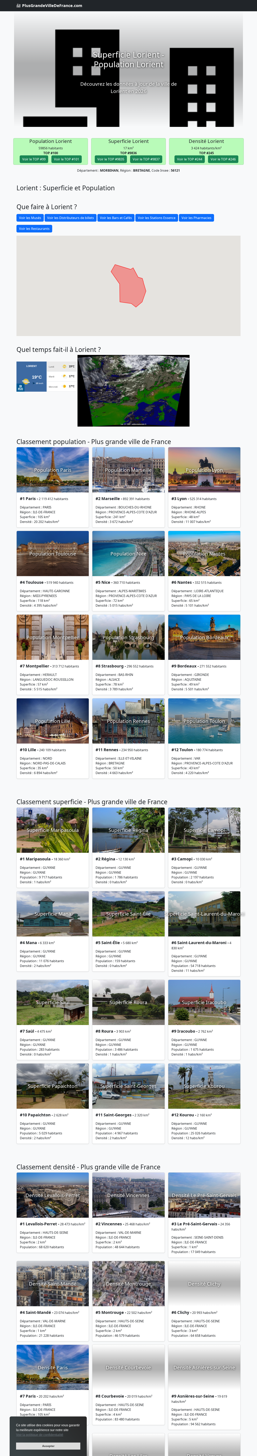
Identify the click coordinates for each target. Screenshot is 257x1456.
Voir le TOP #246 (223, 159)
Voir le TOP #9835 (110, 159)
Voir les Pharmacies (196, 218)
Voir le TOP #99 (34, 159)
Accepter (48, 1446)
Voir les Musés (30, 218)
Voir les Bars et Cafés (116, 218)
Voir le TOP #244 (189, 159)
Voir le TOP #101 (66, 159)
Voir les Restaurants (34, 228)
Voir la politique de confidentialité (39, 1435)
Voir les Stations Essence (156, 218)
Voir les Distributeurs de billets (70, 218)
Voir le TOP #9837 (146, 159)
